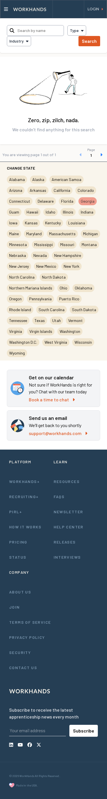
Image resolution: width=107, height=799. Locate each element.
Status (17, 557)
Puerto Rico (69, 298)
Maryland (34, 233)
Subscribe (83, 730)
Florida (67, 201)
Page (91, 150)
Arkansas (38, 190)
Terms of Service (30, 622)
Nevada (40, 255)
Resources (67, 481)
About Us (20, 591)
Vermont (75, 320)
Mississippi (43, 244)
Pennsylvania (40, 298)
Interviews (67, 557)
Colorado (86, 190)
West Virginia (56, 342)
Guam (14, 212)
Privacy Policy (27, 637)
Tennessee (18, 320)
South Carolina (51, 309)
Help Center (69, 526)
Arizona (15, 190)
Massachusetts (62, 233)
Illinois (68, 212)
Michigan (90, 233)
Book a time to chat (49, 399)
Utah (56, 320)
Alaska (38, 179)
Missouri (67, 244)
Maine (14, 233)
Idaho (50, 212)
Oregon (15, 298)
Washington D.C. (23, 342)
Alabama (17, 179)
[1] (91, 154)
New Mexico (46, 266)
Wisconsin (83, 342)
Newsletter (68, 511)
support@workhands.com (55, 433)
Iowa (13, 222)
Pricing (18, 542)
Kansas (31, 222)
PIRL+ (15, 511)
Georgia (87, 201)
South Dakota (84, 309)
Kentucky (53, 222)
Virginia (15, 331)
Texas (40, 320)
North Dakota (54, 277)
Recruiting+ (24, 496)
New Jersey (19, 266)
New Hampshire (67, 255)
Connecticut (19, 201)
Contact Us (23, 667)
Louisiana (76, 222)
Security (20, 652)
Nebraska (17, 255)
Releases (65, 542)
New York (71, 266)
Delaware (46, 201)
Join (14, 607)
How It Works (25, 526)
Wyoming (17, 353)
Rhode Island (20, 309)
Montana (89, 244)
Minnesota (18, 244)
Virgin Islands (40, 331)
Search (89, 41)
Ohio (63, 287)
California (62, 190)
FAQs (59, 496)
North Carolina (22, 277)
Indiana (87, 212)
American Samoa (66, 179)
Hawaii (32, 212)
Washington (70, 331)
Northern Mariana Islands (30, 287)
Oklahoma (83, 287)
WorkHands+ (24, 481)
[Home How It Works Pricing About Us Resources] (26, 9)
